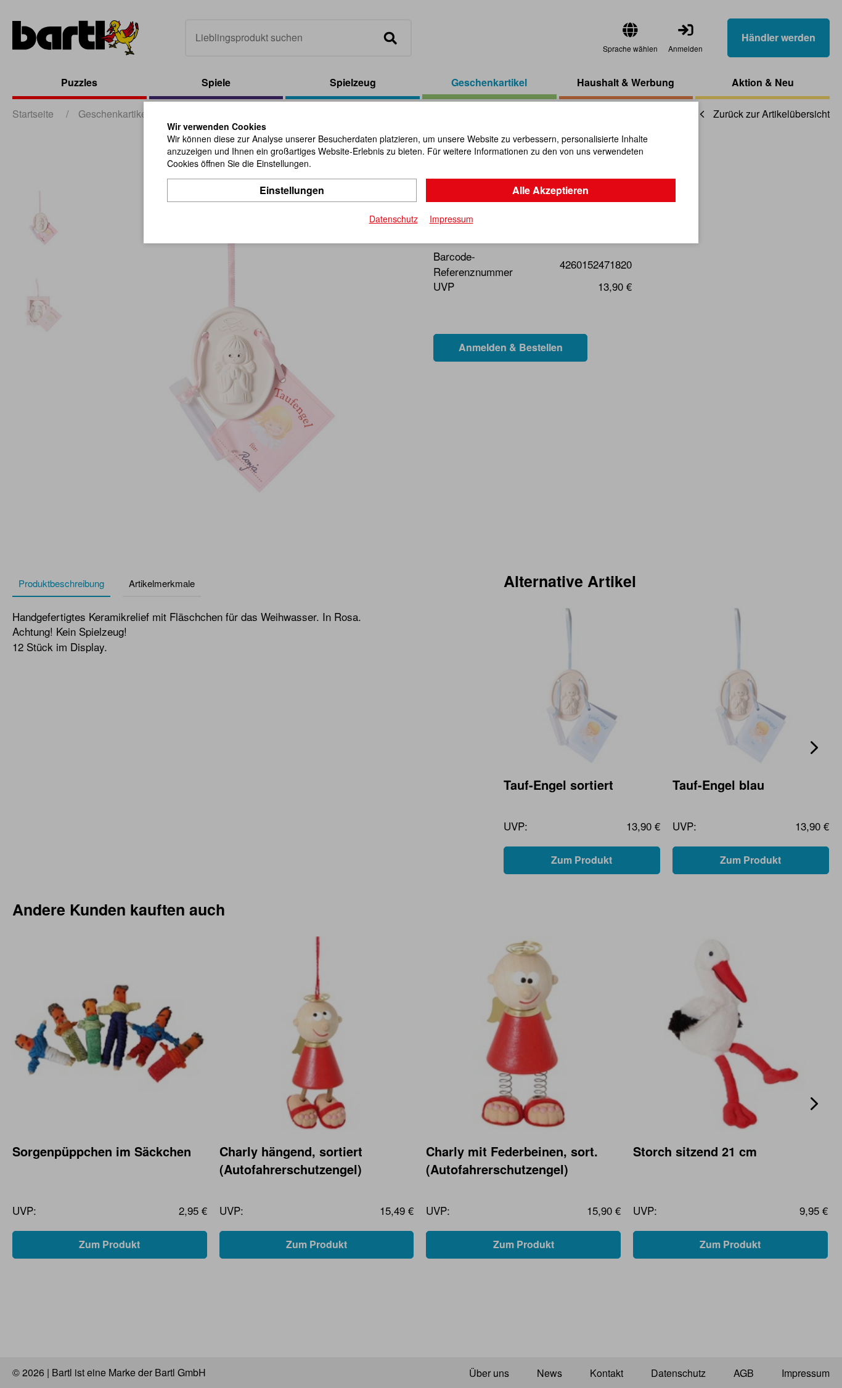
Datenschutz (393, 219)
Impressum (451, 219)
